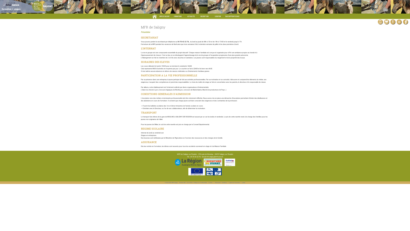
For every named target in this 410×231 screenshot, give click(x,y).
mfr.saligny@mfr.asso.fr (214, 157)
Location (218, 16)
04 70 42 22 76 (195, 157)
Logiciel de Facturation (234, 182)
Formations (178, 16)
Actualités (191, 16)
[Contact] (399, 21)
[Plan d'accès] (392, 21)
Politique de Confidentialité (200, 182)
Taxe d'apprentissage (232, 16)
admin (243, 182)
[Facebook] (405, 21)
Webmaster (218, 182)
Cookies (210, 182)
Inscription (204, 16)
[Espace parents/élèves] (386, 21)
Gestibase (224, 182)
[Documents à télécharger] (380, 21)
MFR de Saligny (164, 16)
